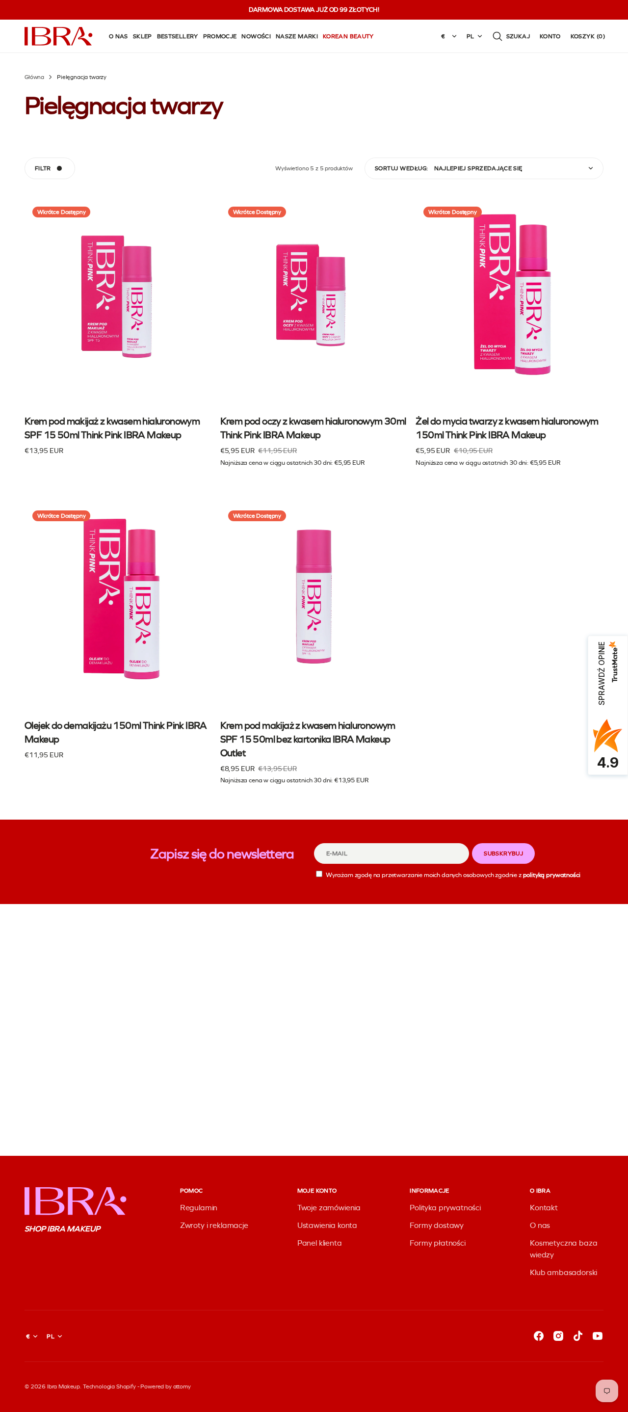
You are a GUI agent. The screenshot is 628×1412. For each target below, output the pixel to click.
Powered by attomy (165, 1386)
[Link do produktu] (118, 333)
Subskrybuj (503, 853)
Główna (34, 77)
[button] (511, 36)
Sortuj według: (401, 168)
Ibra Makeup (63, 1386)
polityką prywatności (551, 875)
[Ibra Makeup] (59, 36)
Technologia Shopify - (111, 1386)
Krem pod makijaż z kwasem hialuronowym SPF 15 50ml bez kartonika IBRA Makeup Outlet (307, 739)
